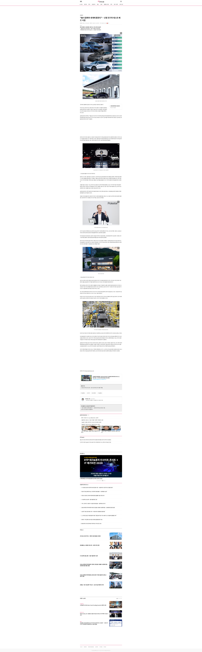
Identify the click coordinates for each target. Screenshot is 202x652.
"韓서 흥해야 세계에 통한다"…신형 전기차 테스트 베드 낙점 (93, 407)
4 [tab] (100, 480)
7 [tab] (103, 480)
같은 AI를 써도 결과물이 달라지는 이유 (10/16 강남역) (90, 27)
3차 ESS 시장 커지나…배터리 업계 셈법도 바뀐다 (90, 536)
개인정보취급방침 (91, 646)
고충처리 (96, 646)
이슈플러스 (83, 393)
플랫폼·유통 (106, 4)
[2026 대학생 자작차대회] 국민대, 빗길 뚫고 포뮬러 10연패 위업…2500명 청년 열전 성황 (98, 507)
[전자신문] (101, 1)
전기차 (88, 393)
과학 (111, 4)
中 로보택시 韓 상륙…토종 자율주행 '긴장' (89, 499)
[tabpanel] (101, 467)
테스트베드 (94, 393)
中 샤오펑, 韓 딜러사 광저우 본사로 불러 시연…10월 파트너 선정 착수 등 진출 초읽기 (97, 487)
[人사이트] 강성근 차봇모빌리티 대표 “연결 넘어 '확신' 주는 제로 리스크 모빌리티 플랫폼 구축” (99, 515)
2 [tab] (98, 480)
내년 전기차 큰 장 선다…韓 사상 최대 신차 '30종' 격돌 (92, 387)
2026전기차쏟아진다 (88, 406)
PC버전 (105, 646)
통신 (98, 4)
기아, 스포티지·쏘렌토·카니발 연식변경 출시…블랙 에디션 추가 (93, 503)
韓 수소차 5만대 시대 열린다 (87, 409)
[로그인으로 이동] (121, 1)
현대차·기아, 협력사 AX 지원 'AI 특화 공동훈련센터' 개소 (91, 519)
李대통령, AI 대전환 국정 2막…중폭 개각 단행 (89, 545)
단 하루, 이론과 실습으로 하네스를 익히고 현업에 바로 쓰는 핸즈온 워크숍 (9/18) (95, 442)
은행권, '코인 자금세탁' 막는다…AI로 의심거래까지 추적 (92, 585)
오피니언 (121, 4)
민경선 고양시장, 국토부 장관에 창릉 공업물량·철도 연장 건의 (92, 495)
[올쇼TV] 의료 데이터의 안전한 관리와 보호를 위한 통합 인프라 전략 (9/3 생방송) (95, 439)
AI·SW (81, 4)
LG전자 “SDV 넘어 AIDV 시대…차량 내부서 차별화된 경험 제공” (93, 511)
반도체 (85, 4)
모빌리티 (93, 4)
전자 (89, 4)
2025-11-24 (105, 23)
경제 (101, 4)
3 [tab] (99, 480)
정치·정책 (116, 4)
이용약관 (85, 646)
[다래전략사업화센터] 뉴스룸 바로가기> (99, 379)
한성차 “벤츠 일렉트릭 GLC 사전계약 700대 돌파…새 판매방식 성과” (94, 491)
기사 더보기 (93, 398)
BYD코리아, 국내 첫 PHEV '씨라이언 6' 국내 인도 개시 (91, 523)
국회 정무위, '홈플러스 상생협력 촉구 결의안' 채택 (94, 400)
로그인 (81, 646)
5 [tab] (101, 480)
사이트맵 (100, 646)
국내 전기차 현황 (113, 107)
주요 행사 (82, 453)
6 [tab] (102, 480)
